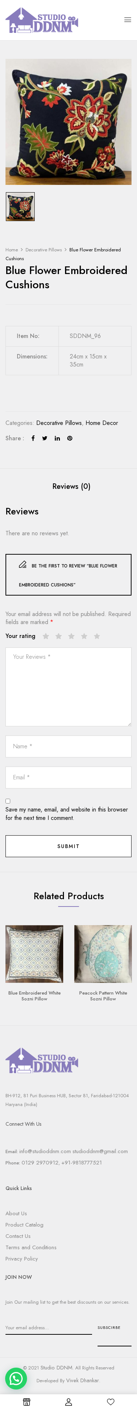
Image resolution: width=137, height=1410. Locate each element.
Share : (14, 438)
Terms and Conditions (31, 1247)
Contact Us (18, 1236)
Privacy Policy (21, 1259)
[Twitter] (44, 438)
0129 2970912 (40, 1163)
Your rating (20, 636)
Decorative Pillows (44, 249)
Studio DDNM (56, 1368)
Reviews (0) (71, 487)
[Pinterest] (69, 438)
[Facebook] (33, 438)
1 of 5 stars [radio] (46, 636)
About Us (16, 1213)
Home (11, 249)
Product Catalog (24, 1225)
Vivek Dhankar (82, 1380)
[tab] (71, 487)
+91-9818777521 (81, 1163)
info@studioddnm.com (45, 1151)
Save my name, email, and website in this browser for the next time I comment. (66, 814)
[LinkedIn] (57, 438)
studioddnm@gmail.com (100, 1151)
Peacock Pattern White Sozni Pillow (103, 995)
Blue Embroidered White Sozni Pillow (34, 995)
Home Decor (101, 423)
